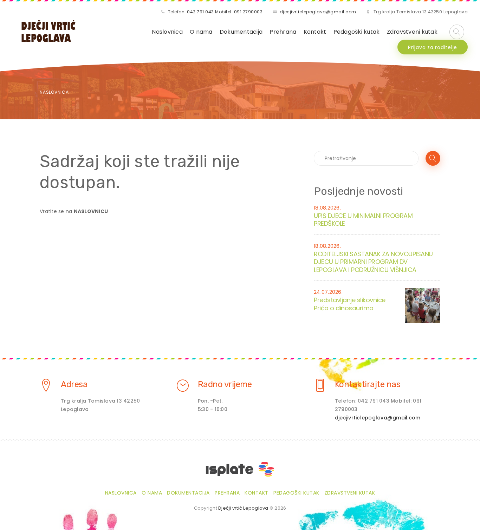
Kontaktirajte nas (368, 384)
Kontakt (315, 32)
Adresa (74, 384)
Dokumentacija (241, 32)
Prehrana (283, 32)
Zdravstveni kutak (412, 32)
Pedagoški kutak (356, 32)
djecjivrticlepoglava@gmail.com (318, 12)
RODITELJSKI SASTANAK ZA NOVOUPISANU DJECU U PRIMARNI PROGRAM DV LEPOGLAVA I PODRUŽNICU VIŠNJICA (373, 262)
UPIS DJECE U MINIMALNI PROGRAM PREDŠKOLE (363, 219)
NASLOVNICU (91, 211)
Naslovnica (167, 32)
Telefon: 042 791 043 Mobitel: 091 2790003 (215, 12)
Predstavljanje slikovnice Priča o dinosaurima (349, 304)
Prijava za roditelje (432, 47)
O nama (201, 32)
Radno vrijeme (225, 384)
